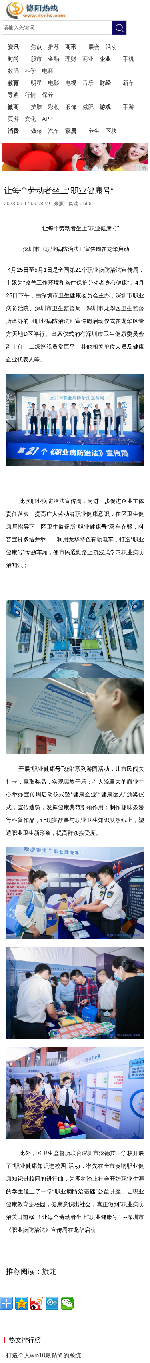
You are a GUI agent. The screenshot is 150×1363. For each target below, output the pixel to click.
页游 (13, 119)
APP (47, 119)
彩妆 (53, 107)
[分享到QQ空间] (21, 1303)
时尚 (13, 59)
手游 (128, 107)
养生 (94, 131)
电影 (53, 83)
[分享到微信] (67, 1303)
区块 (111, 131)
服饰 (70, 107)
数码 (13, 71)
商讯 (70, 47)
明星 (36, 83)
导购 (13, 95)
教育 (13, 83)
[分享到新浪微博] (36, 1303)
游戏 (105, 107)
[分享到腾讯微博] (52, 1303)
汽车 (53, 131)
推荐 (53, 47)
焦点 (36, 47)
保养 (47, 95)
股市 (36, 59)
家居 (70, 131)
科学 (30, 71)
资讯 (13, 47)
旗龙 (49, 1271)
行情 (30, 95)
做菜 (36, 131)
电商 (47, 71)
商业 (88, 59)
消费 (13, 131)
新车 (128, 83)
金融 (53, 59)
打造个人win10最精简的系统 (43, 1355)
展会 (94, 47)
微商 (13, 107)
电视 (70, 83)
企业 (105, 59)
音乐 (88, 83)
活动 (111, 47)
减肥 (88, 107)
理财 (70, 59)
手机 (128, 59)
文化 (30, 119)
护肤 (36, 107)
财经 (105, 83)
